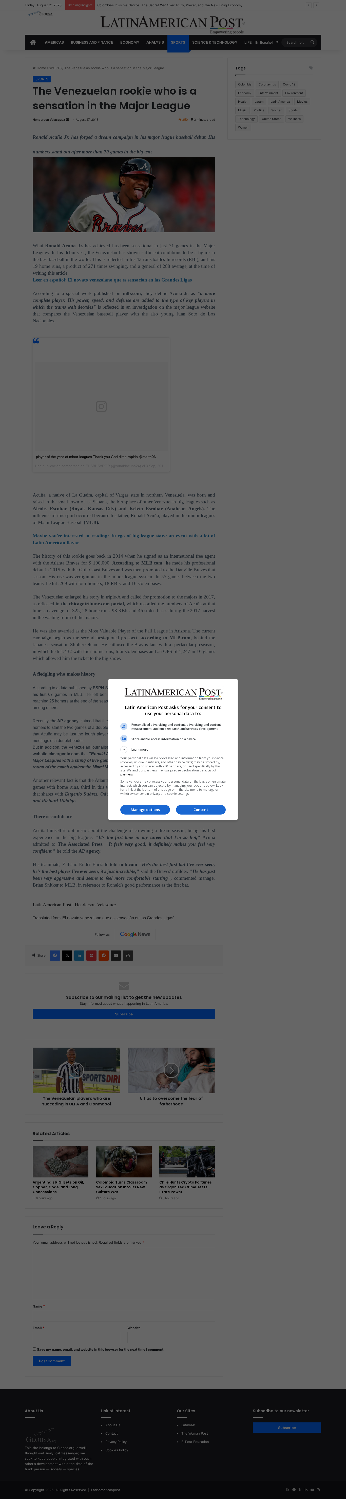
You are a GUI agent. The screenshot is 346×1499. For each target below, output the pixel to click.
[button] (173, 749)
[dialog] (173, 749)
